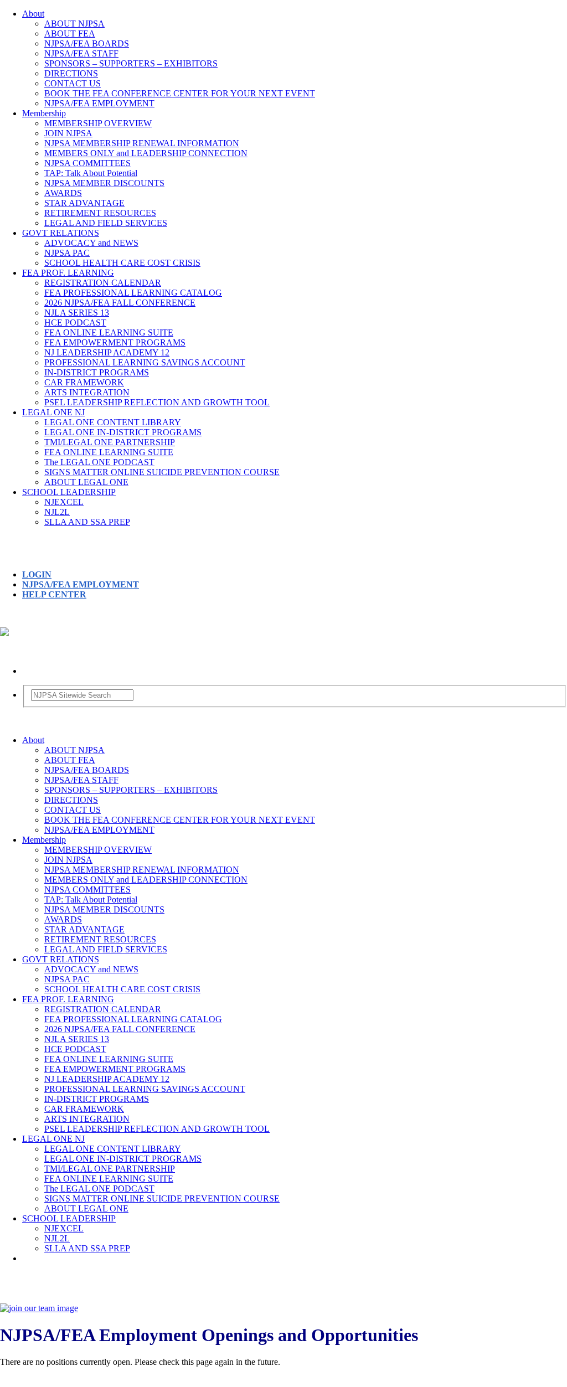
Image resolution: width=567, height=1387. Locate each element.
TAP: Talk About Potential (90, 173)
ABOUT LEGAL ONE (86, 482)
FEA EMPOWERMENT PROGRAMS (114, 342)
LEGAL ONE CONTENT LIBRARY (112, 422)
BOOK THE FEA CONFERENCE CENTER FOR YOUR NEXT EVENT (179, 93)
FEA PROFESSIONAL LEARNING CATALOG (133, 292)
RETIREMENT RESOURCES (100, 213)
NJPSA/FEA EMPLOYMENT (99, 103)
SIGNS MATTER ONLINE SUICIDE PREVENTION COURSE (162, 472)
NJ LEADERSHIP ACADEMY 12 (106, 352)
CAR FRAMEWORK (84, 382)
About (33, 13)
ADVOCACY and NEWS (91, 243)
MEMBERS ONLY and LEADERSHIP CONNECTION (146, 153)
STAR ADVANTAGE (84, 203)
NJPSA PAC (67, 252)
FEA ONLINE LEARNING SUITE (108, 332)
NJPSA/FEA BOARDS (86, 43)
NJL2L (57, 512)
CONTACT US (72, 83)
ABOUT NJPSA (74, 23)
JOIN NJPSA (68, 133)
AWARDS (63, 193)
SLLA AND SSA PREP (87, 522)
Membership (44, 113)
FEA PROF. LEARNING (68, 272)
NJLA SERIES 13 (76, 312)
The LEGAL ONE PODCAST (99, 462)
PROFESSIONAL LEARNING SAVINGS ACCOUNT (144, 362)
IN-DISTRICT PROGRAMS (96, 372)
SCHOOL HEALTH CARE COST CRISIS (122, 262)
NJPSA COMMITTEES (87, 163)
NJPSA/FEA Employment (80, 584)
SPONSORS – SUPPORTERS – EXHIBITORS (131, 63)
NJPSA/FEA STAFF (81, 53)
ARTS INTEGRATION (87, 392)
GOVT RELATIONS (60, 233)
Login (36, 574)
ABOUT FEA (69, 33)
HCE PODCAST (75, 322)
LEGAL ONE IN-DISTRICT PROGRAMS (123, 432)
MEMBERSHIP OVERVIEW (98, 123)
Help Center (54, 594)
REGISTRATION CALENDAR (102, 282)
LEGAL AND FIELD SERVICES (105, 223)
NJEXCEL (64, 502)
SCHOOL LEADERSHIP (69, 492)
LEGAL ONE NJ (53, 412)
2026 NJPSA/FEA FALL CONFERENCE (119, 302)
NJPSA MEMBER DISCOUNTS (104, 183)
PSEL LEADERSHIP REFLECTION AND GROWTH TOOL (157, 402)
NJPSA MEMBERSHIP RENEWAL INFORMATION (141, 143)
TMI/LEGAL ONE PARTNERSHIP (109, 442)
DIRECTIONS (71, 73)
